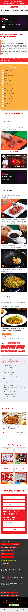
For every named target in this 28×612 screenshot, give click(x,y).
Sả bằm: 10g (7, 83)
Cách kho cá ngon (8, 374)
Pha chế (17, 513)
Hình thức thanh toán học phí (8, 556)
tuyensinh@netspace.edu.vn (19, 602)
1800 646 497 (9, 1)
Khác (13, 515)
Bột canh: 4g (8, 106)
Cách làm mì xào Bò (9, 396)
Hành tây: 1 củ (8, 75)
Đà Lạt (16, 519)
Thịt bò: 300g (8, 70)
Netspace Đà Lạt (15, 595)
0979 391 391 (7, 572)
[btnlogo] (14, 6)
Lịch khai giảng (18, 1)
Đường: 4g (7, 103)
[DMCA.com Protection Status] (14, 606)
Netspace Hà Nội (14, 592)
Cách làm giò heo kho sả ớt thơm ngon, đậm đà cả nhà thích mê (13, 427)
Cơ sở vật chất (5, 547)
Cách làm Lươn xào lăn (10, 365)
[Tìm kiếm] (25, 7)
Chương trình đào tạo (9, 3)
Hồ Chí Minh (9, 519)
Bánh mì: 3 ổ (7, 73)
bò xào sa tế (12, 343)
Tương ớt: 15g (8, 101)
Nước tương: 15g (9, 93)
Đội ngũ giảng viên (15, 544)
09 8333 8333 (7, 564)
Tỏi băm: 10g (8, 91)
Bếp (7, 513)
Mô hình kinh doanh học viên (7, 550)
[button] (11, 436)
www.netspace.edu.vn (7, 602)
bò (18, 343)
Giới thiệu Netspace (6, 544)
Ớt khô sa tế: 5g (8, 81)
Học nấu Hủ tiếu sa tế (9, 391)
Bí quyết (8, 515)
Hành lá (6, 78)
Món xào (13, 346)
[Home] (2, 10)
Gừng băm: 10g (8, 86)
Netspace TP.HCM (5, 592)
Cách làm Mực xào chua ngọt (12, 399)
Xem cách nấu (20, 432)
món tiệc (12, 348)
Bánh (11, 513)
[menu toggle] (2, 7)
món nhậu (5, 348)
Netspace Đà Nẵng (5, 595)
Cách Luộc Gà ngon (9, 372)
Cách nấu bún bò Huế (9, 370)
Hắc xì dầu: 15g (8, 98)
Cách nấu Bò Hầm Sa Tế (10, 385)
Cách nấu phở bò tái (9, 367)
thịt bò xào (5, 346)
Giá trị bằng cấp (13, 547)
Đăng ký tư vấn (20, 3)
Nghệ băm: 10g (8, 88)
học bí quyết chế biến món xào (12, 394)
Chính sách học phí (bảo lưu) (7, 553)
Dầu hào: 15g (8, 96)
